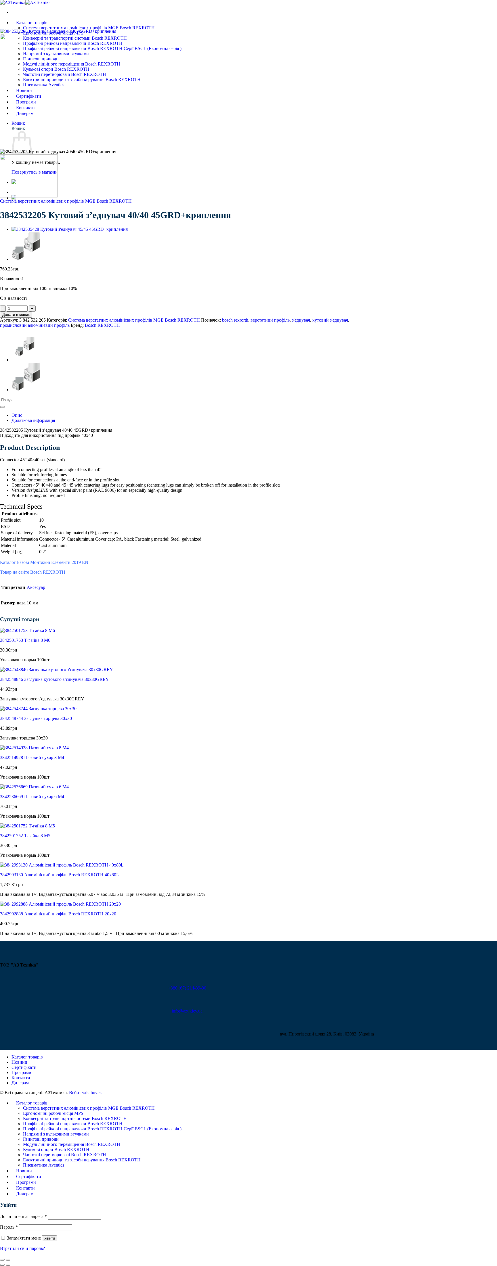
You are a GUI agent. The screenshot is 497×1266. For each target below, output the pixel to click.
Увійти (49, 1238)
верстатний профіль (270, 320)
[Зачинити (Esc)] (2, 1260)
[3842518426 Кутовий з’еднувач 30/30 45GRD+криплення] (26, 259)
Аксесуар (36, 587)
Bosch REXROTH (102, 325)
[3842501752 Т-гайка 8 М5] (27, 825)
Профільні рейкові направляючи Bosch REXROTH (73, 1123)
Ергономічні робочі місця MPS (53, 1113)
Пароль (9, 1227)
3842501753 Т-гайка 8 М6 (25, 640)
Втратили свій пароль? (22, 1248)
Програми (21, 1072)
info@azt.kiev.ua (187, 1010)
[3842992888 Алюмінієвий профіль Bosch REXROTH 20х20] (60, 904)
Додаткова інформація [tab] (33, 420)
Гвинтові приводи (41, 1139)
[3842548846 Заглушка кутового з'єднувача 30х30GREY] (56, 669)
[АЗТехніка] (25, 2)
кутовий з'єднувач (330, 320)
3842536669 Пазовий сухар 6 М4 (32, 796)
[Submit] (2, 407)
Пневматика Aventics (43, 1165)
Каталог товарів (31, 22)
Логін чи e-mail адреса (23, 1216)
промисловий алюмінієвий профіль (35, 325)
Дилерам (20, 1082)
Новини (19, 1062)
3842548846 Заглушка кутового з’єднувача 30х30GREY (54, 679)
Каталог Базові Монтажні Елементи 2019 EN (44, 562)
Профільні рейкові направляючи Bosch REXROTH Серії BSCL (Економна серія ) (102, 1128)
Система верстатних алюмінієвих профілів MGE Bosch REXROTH (89, 27)
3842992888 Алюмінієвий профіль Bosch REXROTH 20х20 (58, 913)
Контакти (21, 1077)
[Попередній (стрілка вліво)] (2, 1265)
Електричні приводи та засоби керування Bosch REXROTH (82, 1159)
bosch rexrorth (235, 320)
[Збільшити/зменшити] (8, 1260)
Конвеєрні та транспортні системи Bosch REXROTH (75, 1118)
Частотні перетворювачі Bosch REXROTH (64, 1154)
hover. (85, 1092)
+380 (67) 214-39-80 (187, 987)
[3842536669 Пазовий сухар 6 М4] (34, 786)
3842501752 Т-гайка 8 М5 (25, 835)
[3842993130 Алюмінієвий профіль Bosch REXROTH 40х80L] (62, 864)
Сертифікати (24, 1067)
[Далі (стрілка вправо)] (8, 1265)
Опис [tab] (17, 415)
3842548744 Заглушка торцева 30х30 (36, 718)
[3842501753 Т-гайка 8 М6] (27, 630)
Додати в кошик (16, 314)
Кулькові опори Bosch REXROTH (56, 1149)
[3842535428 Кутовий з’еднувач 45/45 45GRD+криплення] (70, 229)
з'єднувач (301, 320)
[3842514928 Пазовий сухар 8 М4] (34, 747)
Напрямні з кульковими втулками (56, 1133)
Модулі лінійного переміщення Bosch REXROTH (71, 1144)
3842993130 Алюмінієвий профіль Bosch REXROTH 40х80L (59, 874)
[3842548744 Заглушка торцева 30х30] (38, 708)
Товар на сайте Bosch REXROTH (32, 572)
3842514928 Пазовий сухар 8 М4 (32, 757)
